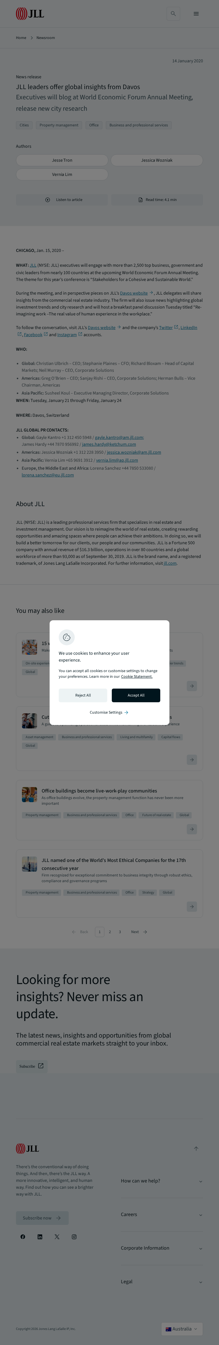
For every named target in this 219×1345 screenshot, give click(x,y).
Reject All (83, 695)
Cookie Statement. (137, 676)
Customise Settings (109, 712)
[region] (109, 672)
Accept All (136, 695)
